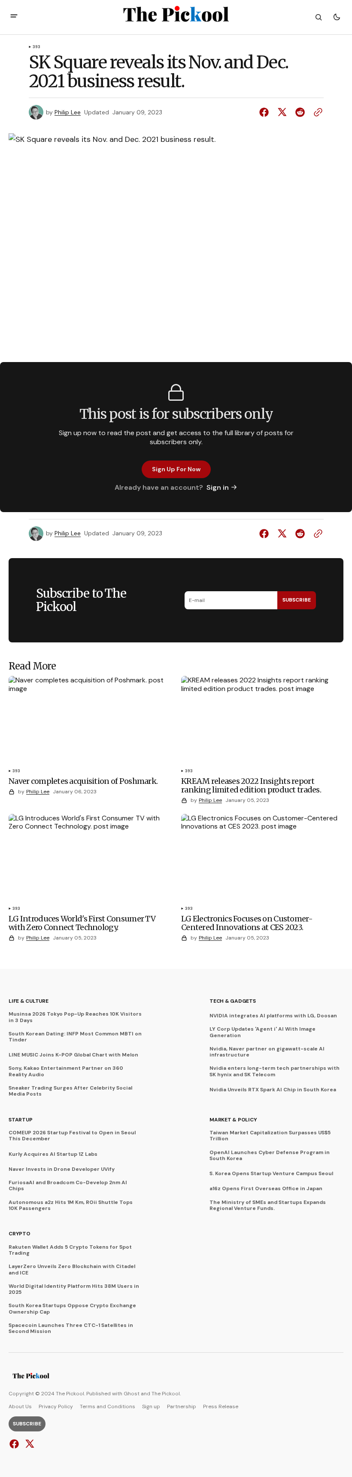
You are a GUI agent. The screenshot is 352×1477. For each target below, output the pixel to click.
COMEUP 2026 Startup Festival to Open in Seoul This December (72, 1136)
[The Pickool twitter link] (28, 1443)
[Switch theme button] (336, 17)
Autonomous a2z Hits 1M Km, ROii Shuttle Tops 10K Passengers (71, 1205)
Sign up (151, 1406)
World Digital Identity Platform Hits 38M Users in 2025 (74, 1289)
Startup (20, 1120)
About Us (20, 1406)
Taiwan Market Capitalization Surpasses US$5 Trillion (270, 1136)
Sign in (217, 487)
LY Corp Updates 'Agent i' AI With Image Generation (262, 1032)
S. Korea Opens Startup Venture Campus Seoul (271, 1173)
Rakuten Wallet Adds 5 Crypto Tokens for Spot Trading (70, 1250)
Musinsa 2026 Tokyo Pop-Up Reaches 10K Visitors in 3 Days (75, 1017)
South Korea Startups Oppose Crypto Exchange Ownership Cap (72, 1308)
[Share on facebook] (265, 112)
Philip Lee (68, 112)
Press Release (220, 1406)
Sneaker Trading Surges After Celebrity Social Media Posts (70, 1091)
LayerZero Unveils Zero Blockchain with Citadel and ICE (72, 1269)
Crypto (19, 1234)
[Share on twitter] (282, 112)
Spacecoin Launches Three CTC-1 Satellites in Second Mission (71, 1328)
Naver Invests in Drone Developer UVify (62, 1169)
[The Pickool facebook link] (15, 1443)
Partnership (181, 1406)
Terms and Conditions (107, 1406)
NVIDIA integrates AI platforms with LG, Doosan (273, 1016)
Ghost (132, 1394)
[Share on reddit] (300, 112)
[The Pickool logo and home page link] (31, 1377)
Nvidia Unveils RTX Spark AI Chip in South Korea (272, 1090)
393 (37, 47)
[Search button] (318, 17)
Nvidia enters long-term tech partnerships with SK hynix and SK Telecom (274, 1071)
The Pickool (166, 1394)
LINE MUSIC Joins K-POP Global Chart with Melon (73, 1055)
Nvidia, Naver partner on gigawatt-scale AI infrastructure (267, 1052)
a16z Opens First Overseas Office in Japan (265, 1188)
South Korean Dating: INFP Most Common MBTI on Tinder (75, 1037)
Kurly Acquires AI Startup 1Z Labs (53, 1154)
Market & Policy (233, 1120)
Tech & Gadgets (232, 1001)
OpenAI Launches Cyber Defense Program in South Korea (269, 1155)
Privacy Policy (56, 1406)
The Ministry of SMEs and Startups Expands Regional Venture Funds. (267, 1205)
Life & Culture (29, 1001)
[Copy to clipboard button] (316, 112)
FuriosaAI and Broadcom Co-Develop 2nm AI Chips (68, 1185)
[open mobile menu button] (14, 17)
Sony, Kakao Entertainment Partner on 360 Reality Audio (66, 1071)
